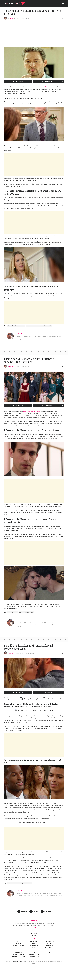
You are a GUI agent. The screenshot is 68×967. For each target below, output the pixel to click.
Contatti (34, 930)
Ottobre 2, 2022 (20, 653)
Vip (49, 952)
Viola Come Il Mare (49, 950)
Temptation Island (34, 956)
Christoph (10, 325)
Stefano (11, 18)
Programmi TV (34, 945)
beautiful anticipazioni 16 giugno (23, 883)
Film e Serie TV (18, 950)
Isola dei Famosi (34, 941)
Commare (10, 612)
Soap (27, 18)
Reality (34, 947)
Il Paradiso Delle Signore (18, 956)
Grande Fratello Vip (18, 954)
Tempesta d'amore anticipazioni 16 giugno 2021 (39, 325)
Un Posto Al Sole (49, 941)
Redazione (34, 935)
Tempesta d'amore (20, 325)
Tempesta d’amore (44, 87)
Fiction (18, 947)
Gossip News (18, 952)
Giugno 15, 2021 (20, 18)
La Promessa (34, 943)
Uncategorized (49, 945)
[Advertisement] (34, 33)
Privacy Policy (34, 933)
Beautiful (28, 653)
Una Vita (49, 943)
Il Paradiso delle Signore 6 (31, 411)
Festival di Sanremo (18, 945)
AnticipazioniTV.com (16, 961)
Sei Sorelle (34, 950)
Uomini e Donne (49, 947)
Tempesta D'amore (34, 954)
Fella (16, 612)
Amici (18, 941)
